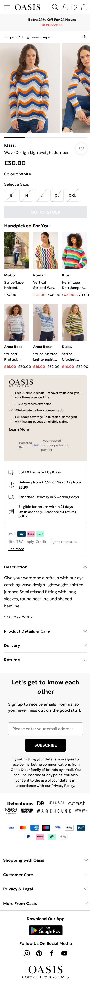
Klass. (10, 141)
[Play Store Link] (44, 940)
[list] (43, 88)
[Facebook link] (50, 964)
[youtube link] (63, 964)
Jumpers (10, 37)
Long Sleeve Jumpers (37, 37)
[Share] (80, 37)
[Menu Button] (7, 7)
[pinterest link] (37, 964)
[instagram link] (25, 964)
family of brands (42, 772)
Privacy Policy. (61, 788)
